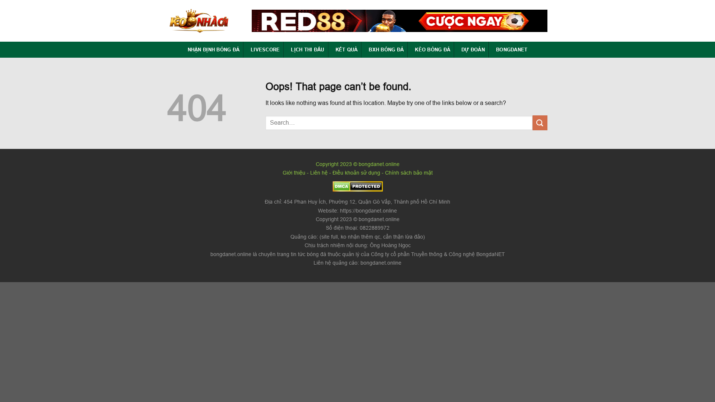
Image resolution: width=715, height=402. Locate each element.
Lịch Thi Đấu (307, 49)
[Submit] (540, 122)
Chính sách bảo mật (409, 173)
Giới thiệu (294, 173)
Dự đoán (473, 49)
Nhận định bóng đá (213, 49)
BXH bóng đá (386, 49)
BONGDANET (511, 49)
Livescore (265, 49)
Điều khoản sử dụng (356, 173)
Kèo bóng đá (432, 49)
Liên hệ (319, 173)
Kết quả (347, 49)
